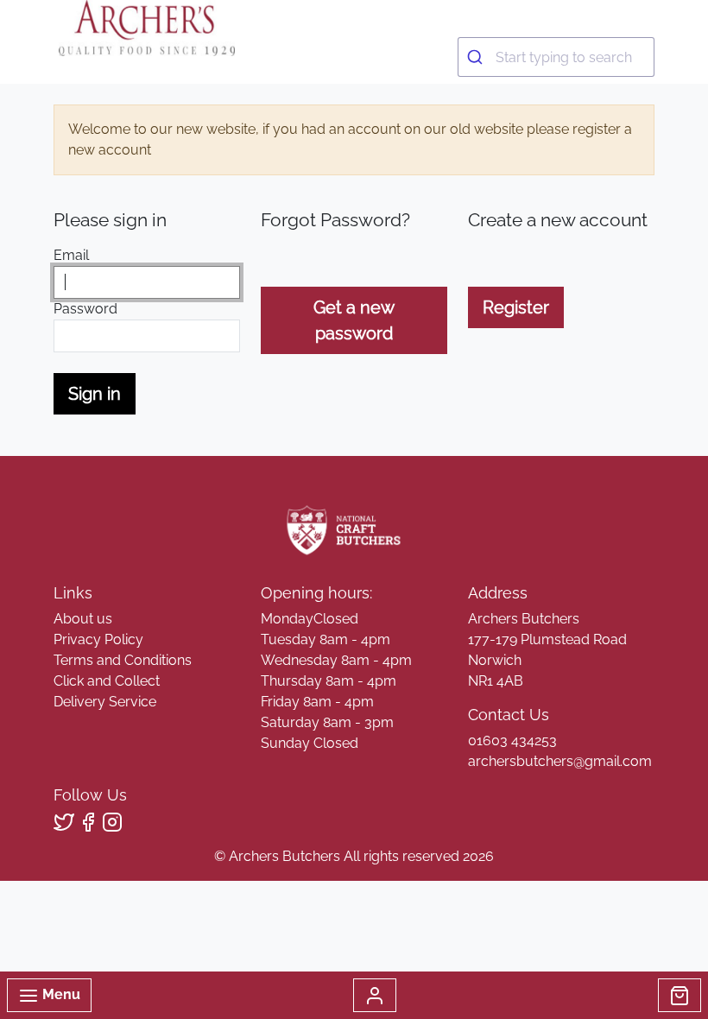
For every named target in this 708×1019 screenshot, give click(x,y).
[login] (146, 28)
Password (85, 309)
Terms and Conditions (123, 660)
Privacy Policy (98, 639)
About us (83, 619)
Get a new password (354, 320)
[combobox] (556, 57)
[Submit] (477, 57)
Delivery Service (105, 701)
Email (71, 255)
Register (516, 307)
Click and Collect (107, 681)
